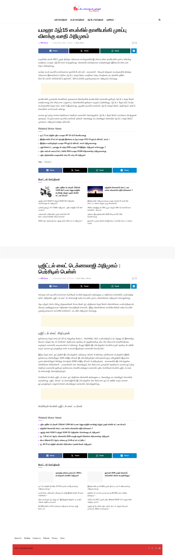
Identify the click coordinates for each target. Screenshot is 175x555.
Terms (62, 538)
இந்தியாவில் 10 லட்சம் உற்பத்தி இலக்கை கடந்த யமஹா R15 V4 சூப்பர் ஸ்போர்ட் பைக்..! (75, 139)
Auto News (81, 278)
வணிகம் (110, 20)
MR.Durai (44, 43)
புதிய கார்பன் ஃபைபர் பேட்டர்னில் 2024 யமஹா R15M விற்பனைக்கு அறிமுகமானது (73, 151)
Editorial (46, 538)
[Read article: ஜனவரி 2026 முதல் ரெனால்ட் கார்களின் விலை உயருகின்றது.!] (95, 476)
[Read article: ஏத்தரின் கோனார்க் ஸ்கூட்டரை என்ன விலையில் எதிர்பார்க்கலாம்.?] (95, 191)
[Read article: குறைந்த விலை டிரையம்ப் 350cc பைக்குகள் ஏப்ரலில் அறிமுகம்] (46, 476)
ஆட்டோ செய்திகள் (95, 20)
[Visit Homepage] (87, 8)
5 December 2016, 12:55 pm (63, 278)
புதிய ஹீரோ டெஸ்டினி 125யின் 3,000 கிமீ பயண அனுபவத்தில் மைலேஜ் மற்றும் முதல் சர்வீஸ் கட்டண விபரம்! (83, 424)
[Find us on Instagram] (156, 548)
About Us (17, 538)
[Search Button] (160, 20)
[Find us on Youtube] (159, 548)
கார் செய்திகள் (60, 20)
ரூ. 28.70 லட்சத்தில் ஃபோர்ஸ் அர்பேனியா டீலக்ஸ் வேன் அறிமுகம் (66, 444)
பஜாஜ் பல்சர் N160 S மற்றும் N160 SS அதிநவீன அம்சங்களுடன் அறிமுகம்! (70, 432)
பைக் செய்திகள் (77, 20)
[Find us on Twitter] (152, 548)
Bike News (80, 43)
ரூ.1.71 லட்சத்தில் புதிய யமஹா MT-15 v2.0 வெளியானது (63, 135)
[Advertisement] (87, 89)
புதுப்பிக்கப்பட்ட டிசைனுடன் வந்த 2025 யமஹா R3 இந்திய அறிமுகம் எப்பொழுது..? (73, 147)
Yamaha (47, 162)
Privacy (55, 538)
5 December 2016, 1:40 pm (63, 43)
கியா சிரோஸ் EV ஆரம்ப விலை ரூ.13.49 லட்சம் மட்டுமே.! (62, 440)
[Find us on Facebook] (149, 548)
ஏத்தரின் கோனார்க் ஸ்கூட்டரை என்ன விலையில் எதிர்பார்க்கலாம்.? (66, 428)
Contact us (37, 538)
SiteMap (27, 538)
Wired (88, 278)
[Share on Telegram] (134, 50)
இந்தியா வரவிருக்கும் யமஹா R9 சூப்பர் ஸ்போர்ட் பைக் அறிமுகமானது (68, 143)
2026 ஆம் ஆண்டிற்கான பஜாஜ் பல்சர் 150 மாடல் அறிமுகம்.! (60, 221)
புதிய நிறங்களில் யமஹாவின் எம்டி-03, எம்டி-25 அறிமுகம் (63, 155)
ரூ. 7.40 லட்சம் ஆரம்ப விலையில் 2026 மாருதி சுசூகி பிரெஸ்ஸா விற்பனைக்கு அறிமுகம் (74, 436)
